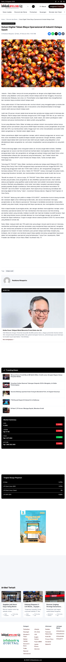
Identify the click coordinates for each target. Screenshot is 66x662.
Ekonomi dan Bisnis (20, 12)
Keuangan (43, 12)
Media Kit (48, 644)
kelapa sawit (9, 271)
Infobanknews (60, 631)
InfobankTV (59, 639)
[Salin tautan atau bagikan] (63, 33)
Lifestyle (36, 629)
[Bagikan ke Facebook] (49, 33)
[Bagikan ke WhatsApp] (52, 33)
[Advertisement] (33, 253)
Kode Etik (48, 636)
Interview (37, 649)
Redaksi (47, 629)
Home (3, 19)
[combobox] (30, 6)
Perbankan (33, 12)
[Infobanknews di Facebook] (55, 1)
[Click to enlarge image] (33, 63)
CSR (35, 634)
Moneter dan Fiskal (55, 12)
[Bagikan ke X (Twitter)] (56, 33)
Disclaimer (48, 641)
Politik (25, 648)
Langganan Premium (56, 6)
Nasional (25, 651)
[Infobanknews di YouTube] (64, 1)
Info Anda (37, 632)
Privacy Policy (49, 639)
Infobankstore (60, 633)
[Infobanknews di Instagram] (61, 1)
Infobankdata (60, 636)
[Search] (33, 6)
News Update (7, 12)
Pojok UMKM (38, 641)
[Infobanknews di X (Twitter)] (58, 1)
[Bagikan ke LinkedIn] (59, 33)
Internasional (27, 653)
